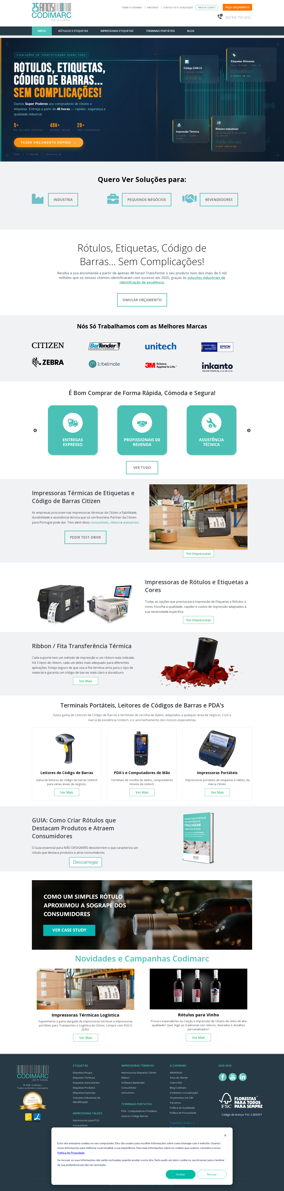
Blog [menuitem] (190, 31)
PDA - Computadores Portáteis (139, 1111)
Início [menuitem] (42, 31)
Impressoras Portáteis (217, 772)
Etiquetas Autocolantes (86, 1082)
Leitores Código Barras (134, 1116)
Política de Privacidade (70, 1152)
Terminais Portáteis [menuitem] (160, 31)
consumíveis (99, 522)
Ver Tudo (142, 467)
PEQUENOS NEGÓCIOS (146, 199)
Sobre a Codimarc (132, 7)
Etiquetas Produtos (84, 1087)
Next (249, 431)
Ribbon (125, 1077)
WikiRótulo (176, 1072)
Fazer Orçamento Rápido (48, 142)
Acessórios (127, 1092)
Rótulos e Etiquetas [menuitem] (73, 31)
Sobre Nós (176, 1082)
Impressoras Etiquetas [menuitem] (116, 31)
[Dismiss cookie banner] (225, 1135)
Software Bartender (133, 1082)
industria (63, 199)
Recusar (212, 1174)
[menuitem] (207, 28)
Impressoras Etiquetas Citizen (138, 1072)
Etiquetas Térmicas (84, 1077)
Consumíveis (80, 1125)
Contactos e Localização (178, 7)
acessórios (131, 522)
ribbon (115, 522)
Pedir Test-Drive (85, 537)
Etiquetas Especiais (84, 1092)
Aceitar (180, 1174)
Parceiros (152, 7)
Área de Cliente (207, 7)
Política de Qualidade (182, 1107)
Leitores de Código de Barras (66, 772)
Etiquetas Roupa (82, 1072)
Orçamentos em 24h (181, 1097)
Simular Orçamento (142, 300)
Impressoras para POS (86, 1120)
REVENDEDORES (219, 199)
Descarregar (85, 862)
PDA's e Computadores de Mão (142, 772)
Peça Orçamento (237, 7)
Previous (35, 431)
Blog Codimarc (178, 1087)
